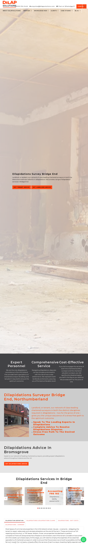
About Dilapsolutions (12, 10)
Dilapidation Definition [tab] (14, 520)
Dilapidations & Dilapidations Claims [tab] (41, 520)
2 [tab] (39, 508)
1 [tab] (37, 508)
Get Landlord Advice (42, 187)
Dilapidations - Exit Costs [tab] (68, 520)
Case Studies (66, 10)
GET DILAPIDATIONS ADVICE (16, 463)
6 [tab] (46, 508)
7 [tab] (48, 508)
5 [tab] (44, 508)
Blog (77, 10)
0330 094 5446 (22, 6)
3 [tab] (41, 508)
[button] (83, 539)
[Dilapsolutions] (10, 4)
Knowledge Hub (40, 10)
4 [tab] (43, 508)
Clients (54, 10)
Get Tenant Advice (22, 187)
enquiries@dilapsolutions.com (43, 6)
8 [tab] (50, 508)
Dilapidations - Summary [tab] (15, 524)
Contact (81, 6)
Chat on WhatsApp (65, 6)
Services (26, 10)
